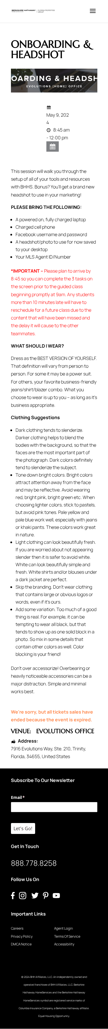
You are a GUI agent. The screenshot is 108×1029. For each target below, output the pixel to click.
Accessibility (64, 944)
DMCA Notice (21, 944)
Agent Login (63, 928)
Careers (17, 928)
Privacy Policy (22, 936)
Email (26, 797)
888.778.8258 (34, 863)
